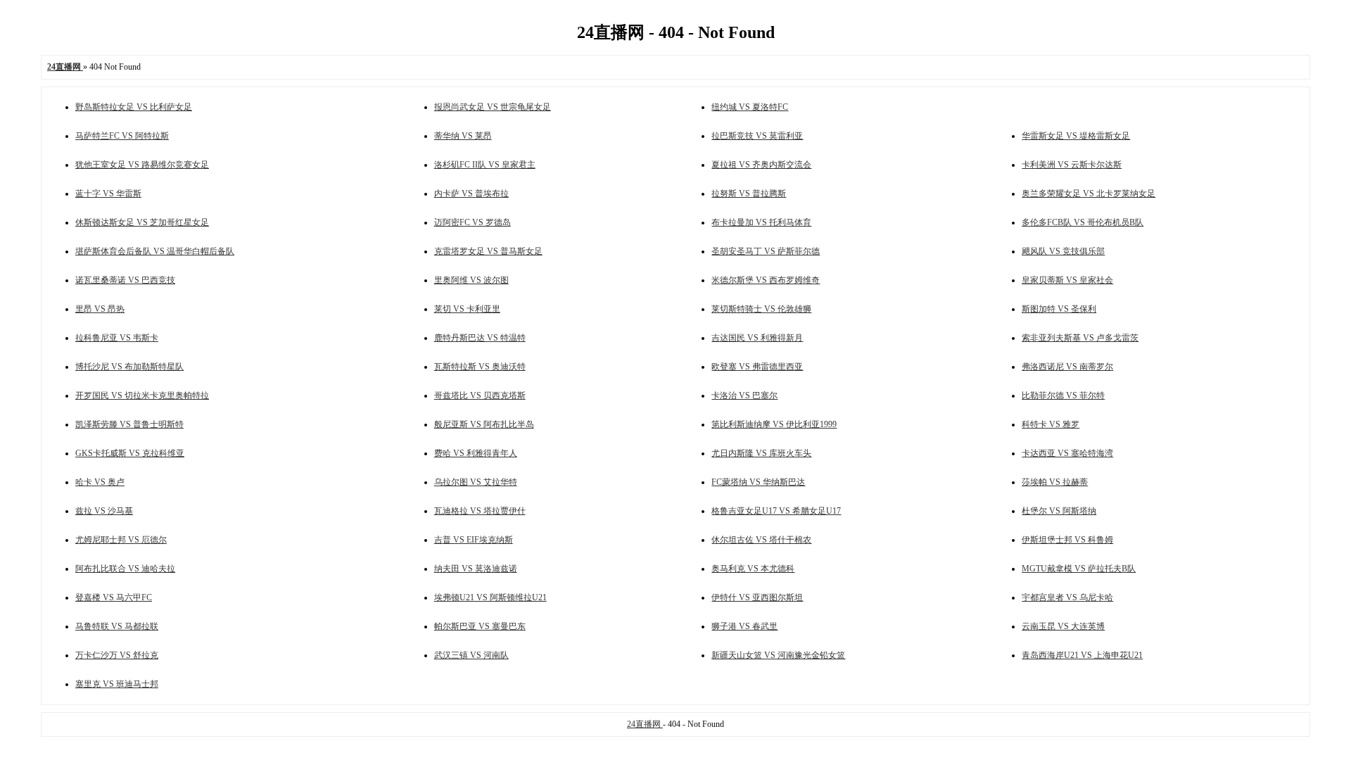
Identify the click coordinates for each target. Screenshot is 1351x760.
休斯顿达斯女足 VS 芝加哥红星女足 (142, 222)
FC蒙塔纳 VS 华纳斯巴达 (758, 482)
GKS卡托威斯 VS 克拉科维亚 (129, 453)
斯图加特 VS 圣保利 (1059, 309)
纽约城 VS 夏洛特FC (749, 107)
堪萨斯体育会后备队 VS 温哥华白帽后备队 (154, 251)
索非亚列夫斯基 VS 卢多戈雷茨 (1080, 338)
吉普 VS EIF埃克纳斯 (473, 540)
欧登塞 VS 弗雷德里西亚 (757, 367)
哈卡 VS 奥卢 (100, 482)
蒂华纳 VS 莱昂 (463, 136)
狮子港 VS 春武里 (744, 626)
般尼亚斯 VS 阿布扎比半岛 (484, 424)
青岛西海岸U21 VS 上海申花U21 (1082, 655)
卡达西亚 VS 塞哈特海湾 (1067, 453)
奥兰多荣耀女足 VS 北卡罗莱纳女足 (1088, 193)
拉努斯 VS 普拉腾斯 (748, 193)
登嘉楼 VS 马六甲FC (113, 597)
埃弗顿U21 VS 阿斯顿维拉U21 (490, 597)
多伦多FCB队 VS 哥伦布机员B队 (1082, 222)
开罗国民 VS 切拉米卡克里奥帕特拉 (142, 395)
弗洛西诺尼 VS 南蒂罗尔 (1067, 367)
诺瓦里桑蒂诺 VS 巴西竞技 (125, 280)
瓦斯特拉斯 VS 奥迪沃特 (480, 367)
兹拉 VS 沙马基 (104, 511)
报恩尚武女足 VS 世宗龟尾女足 (492, 107)
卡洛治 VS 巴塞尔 (744, 395)
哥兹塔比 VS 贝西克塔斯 (480, 395)
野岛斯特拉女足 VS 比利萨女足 (133, 107)
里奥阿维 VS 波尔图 (471, 280)
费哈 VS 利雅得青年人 (475, 453)
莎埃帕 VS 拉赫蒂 (1055, 482)
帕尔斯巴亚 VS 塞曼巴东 (480, 626)
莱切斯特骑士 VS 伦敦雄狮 (761, 309)
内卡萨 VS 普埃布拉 (471, 193)
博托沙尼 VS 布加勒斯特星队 (129, 367)
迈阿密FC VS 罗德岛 (472, 222)
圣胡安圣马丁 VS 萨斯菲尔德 (765, 251)
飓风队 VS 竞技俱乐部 (1063, 251)
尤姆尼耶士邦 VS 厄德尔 (121, 540)
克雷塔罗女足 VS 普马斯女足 (488, 251)
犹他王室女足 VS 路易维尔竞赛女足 (142, 165)
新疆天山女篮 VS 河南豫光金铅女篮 (778, 655)
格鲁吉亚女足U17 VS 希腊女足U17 (776, 511)
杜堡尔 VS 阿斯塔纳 (1059, 511)
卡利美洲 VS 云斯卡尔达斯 (1072, 165)
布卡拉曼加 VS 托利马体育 (761, 222)
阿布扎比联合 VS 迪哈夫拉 (125, 569)
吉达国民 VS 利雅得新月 (757, 338)
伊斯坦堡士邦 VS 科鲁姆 (1067, 540)
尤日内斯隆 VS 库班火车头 (761, 453)
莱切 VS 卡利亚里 (467, 309)
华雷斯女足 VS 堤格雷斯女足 (1076, 136)
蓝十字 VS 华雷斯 (108, 193)
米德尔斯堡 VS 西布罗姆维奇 (765, 280)
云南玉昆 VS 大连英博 (1063, 626)
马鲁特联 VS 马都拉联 (116, 626)
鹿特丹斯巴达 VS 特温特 (480, 338)
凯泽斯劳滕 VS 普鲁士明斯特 (129, 424)
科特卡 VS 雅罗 (1050, 424)
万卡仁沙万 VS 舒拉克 (116, 655)
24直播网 (645, 724)
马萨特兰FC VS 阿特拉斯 (122, 136)
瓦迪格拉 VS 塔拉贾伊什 (480, 511)
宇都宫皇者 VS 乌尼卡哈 (1067, 597)
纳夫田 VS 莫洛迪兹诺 (475, 569)
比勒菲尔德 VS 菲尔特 (1063, 395)
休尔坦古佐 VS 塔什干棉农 (761, 540)
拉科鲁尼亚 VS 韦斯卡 (116, 338)
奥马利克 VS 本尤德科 (752, 569)
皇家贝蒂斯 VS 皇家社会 (1067, 280)
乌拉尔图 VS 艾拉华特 (475, 482)
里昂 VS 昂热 (100, 309)
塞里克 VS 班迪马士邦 (116, 684)
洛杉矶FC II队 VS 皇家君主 (484, 165)
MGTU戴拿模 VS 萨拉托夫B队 (1079, 569)
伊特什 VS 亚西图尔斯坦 (757, 597)
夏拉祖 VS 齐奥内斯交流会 (761, 165)
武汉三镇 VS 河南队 (471, 655)
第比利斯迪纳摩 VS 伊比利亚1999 (774, 424)
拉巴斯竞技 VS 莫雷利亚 (757, 136)
